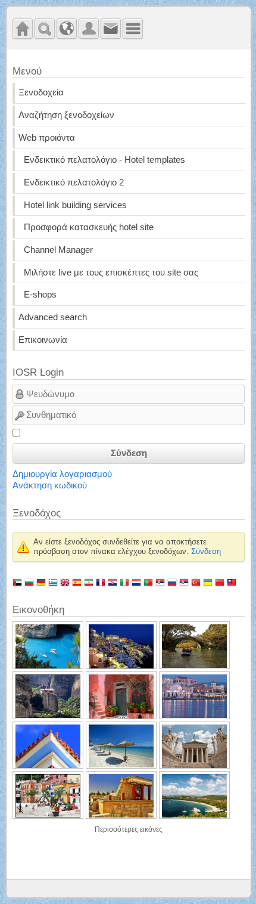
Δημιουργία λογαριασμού (62, 474)
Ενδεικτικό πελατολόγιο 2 (74, 182)
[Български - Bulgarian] (29, 582)
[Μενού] (133, 28)
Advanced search (52, 317)
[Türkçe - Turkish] (196, 582)
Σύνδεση (129, 453)
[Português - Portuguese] (148, 582)
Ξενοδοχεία (41, 92)
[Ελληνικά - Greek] (53, 582)
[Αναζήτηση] (45, 28)
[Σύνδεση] (89, 28)
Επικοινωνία (42, 340)
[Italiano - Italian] (124, 582)
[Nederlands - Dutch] (136, 582)
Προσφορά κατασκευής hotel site (89, 227)
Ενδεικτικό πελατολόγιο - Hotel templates (104, 160)
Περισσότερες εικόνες (129, 829)
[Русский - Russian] (172, 582)
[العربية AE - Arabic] (17, 582)
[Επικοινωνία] (111, 28)
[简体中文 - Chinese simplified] (219, 582)
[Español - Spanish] (77, 582)
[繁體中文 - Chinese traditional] (231, 582)
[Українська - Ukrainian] (208, 582)
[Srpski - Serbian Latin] (184, 582)
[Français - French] (100, 582)
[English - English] (65, 582)
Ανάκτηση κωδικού (50, 485)
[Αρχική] (23, 28)
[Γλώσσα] (67, 28)
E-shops (40, 294)
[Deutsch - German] (41, 582)
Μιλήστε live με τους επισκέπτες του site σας (111, 272)
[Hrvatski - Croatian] (112, 582)
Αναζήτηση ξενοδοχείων (66, 115)
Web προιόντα (46, 138)
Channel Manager (58, 250)
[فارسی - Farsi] (88, 582)
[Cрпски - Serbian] (160, 582)
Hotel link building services (75, 205)
